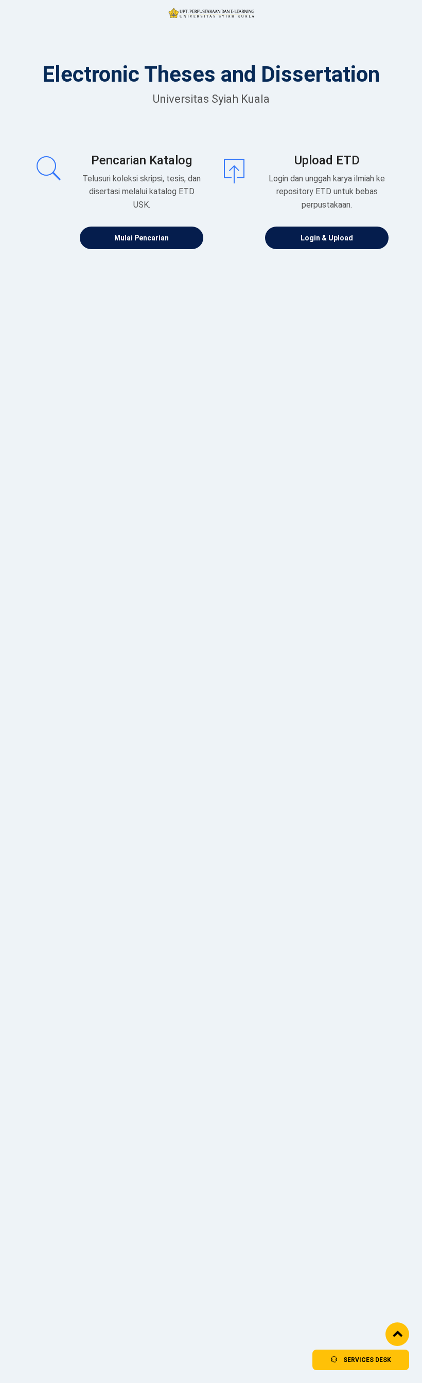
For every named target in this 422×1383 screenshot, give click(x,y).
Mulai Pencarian (141, 238)
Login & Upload (327, 238)
